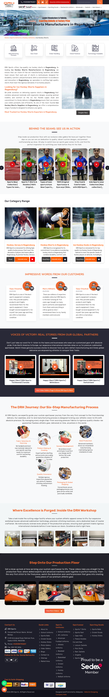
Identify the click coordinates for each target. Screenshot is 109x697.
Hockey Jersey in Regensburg (21, 245)
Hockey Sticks (45, 642)
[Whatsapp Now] (4, 683)
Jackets (87, 7)
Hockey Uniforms (29, 38)
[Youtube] (11, 660)
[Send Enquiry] (4, 689)
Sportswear (42, 7)
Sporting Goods (53, 7)
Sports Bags (79, 658)
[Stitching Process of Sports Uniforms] (88, 593)
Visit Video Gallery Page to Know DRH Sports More (54, 390)
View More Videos (52, 611)
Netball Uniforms (63, 677)
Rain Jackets (80, 652)
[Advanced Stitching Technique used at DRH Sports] (54, 593)
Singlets (78, 655)
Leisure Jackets (81, 645)
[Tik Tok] (15, 660)
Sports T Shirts (80, 629)
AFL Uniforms (62, 635)
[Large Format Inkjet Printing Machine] (79, 538)
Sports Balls (45, 636)
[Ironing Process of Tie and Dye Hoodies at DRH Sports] (20, 593)
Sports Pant (79, 632)
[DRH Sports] (9, 4)
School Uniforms (46, 632)
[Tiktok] (46, 2)
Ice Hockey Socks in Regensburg (88, 245)
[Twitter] (39, 2)
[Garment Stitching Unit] (12, 538)
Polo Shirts (79, 648)
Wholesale (79, 7)
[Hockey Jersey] (32, 259)
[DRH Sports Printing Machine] (96, 538)
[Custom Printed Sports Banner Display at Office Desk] (63, 538)
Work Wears (96, 7)
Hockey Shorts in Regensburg (54, 245)
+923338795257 (19, 644)
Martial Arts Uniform (67, 7)
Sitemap (43, 658)
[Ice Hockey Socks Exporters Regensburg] (88, 223)
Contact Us (44, 655)
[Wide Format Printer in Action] (29, 538)
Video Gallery (45, 648)
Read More (10, 260)
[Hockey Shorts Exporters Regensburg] (54, 223)
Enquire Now (83, 113)
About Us (44, 629)
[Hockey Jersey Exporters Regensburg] (21, 223)
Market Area (45, 661)
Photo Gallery (45, 645)
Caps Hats (79, 636)
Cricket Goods (45, 639)
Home (7, 38)
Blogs (42, 652)
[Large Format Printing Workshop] (46, 538)
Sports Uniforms (30, 7)
